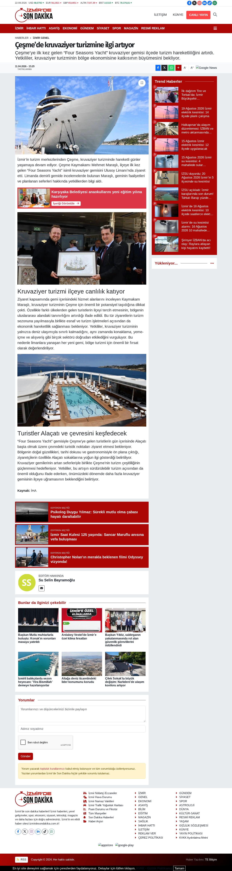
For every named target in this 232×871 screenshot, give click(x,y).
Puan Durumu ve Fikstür (102, 809)
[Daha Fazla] (178, 68)
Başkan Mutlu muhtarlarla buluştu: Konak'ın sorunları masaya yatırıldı (37, 638)
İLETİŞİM (160, 14)
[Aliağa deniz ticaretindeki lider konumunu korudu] (82, 663)
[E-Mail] (42, 588)
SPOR (116, 28)
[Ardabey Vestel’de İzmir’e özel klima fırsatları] (82, 620)
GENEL (143, 797)
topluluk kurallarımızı (52, 768)
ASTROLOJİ (186, 805)
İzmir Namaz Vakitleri (101, 801)
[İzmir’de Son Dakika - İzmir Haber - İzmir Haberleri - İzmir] (34, 15)
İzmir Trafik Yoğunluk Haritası (105, 805)
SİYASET (103, 28)
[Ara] (215, 14)
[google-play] (125, 845)
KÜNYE (178, 14)
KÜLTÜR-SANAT (189, 813)
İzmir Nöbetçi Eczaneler (102, 793)
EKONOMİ (70, 28)
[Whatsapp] (52, 832)
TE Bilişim (211, 859)
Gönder (26, 756)
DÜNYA (184, 809)
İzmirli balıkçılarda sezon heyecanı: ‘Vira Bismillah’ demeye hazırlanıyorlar (35, 682)
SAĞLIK (143, 821)
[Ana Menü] (215, 28)
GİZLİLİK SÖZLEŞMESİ (193, 825)
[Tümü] (212, 263)
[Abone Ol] (206, 67)
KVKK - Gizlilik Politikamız (154, 868)
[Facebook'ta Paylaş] (158, 68)
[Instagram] (31, 832)
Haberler (21, 37)
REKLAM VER (147, 833)
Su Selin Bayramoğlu (57, 580)
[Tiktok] (45, 832)
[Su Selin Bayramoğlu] (27, 582)
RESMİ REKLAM (153, 28)
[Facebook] (18, 832)
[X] (25, 832)
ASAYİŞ (54, 28)
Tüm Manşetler (97, 813)
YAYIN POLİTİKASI (190, 833)
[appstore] (106, 845)
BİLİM (141, 809)
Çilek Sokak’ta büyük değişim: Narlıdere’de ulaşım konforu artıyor (124, 682)
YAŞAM (184, 821)
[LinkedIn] (38, 832)
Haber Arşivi (95, 821)
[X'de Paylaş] (164, 68)
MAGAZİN (131, 28)
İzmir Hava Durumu (100, 797)
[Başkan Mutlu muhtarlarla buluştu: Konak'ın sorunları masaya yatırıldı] (38, 620)
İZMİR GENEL (41, 37)
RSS (23, 859)
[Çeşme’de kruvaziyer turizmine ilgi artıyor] (82, 115)
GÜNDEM (87, 28)
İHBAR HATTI (36, 28)
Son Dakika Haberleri (101, 817)
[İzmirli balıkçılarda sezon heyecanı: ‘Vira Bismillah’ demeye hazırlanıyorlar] (38, 663)
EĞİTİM (143, 813)
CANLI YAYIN (198, 15)
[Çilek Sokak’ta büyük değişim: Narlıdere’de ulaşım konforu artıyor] (125, 663)
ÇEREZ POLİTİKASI (150, 837)
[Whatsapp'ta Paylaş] (171, 68)
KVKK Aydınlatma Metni (193, 837)
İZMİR (19, 28)
